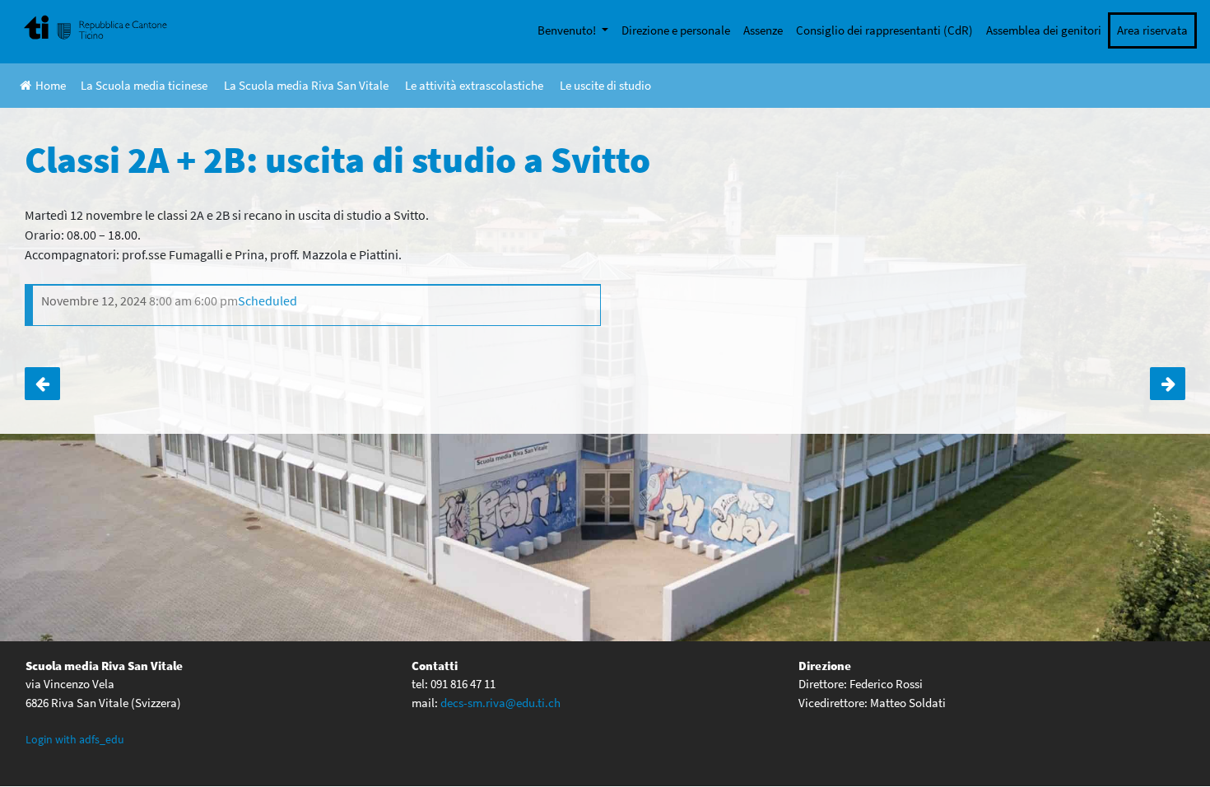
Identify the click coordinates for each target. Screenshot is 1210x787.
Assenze (763, 30)
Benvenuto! (568, 30)
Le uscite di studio (605, 85)
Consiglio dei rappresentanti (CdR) (884, 30)
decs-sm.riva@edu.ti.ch (500, 702)
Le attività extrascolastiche (474, 85)
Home (50, 85)
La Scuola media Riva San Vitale (306, 85)
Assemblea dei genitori (1043, 30)
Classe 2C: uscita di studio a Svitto (1167, 383)
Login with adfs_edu (75, 739)
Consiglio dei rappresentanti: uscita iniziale (42, 383)
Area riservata (1152, 30)
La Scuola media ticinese (144, 85)
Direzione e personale (675, 30)
